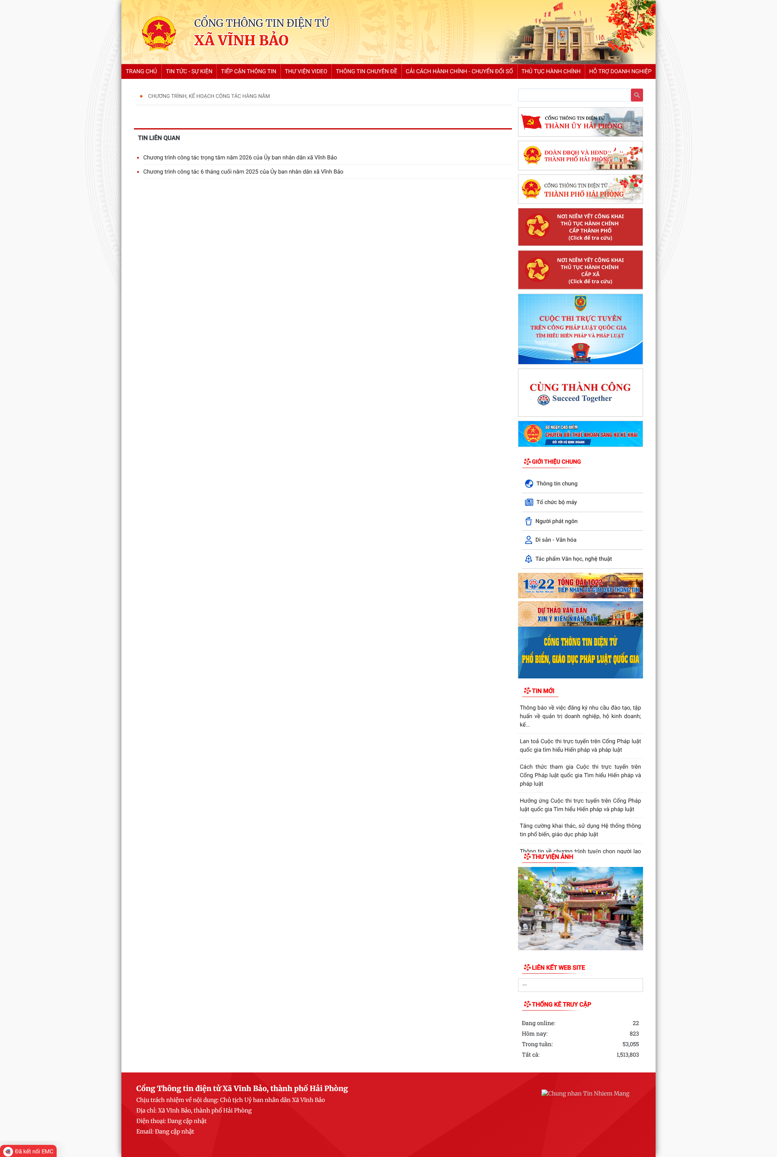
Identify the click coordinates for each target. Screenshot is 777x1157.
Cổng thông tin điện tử (261, 23)
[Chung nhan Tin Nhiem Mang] (585, 1093)
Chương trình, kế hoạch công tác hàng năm (209, 96)
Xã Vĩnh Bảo (241, 41)
